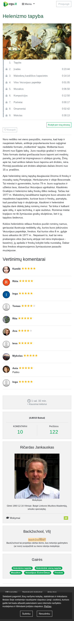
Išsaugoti (11, 129)
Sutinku (26, 613)
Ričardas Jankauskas (37, 447)
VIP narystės (11, 592)
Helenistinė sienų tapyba (48, 568)
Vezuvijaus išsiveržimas (37, 572)
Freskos (59, 572)
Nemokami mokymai (32, 592)
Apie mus (52, 592)
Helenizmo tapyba (22, 568)
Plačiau (47, 606)
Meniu (28, 4)
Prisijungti (63, 4)
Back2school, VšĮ (37, 531)
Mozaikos (16, 572)
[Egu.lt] (11, 4)
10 (20, 432)
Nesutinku (44, 613)
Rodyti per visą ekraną (59, 125)
